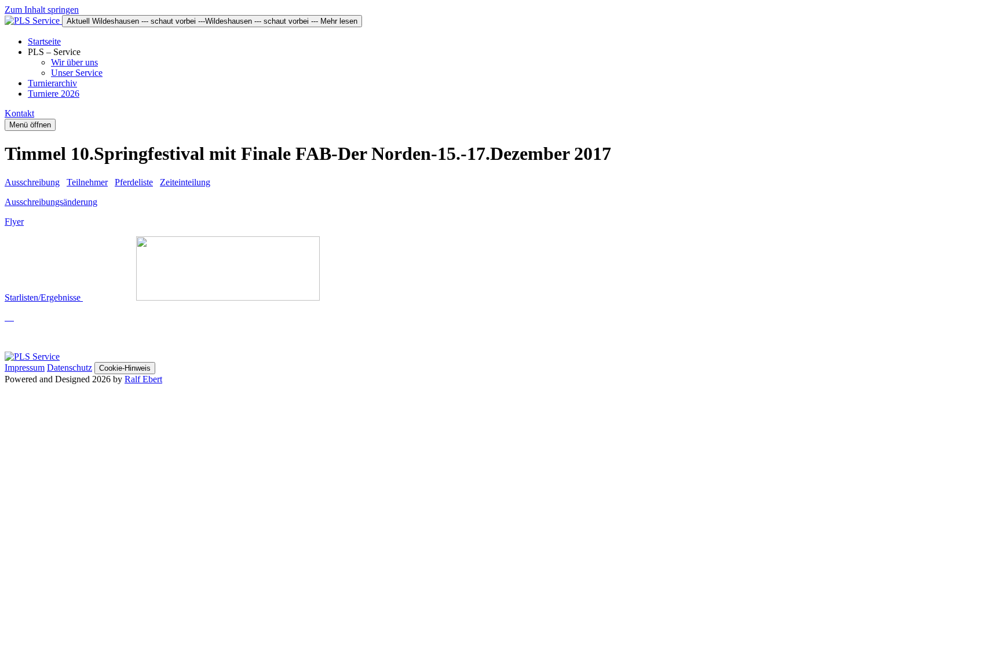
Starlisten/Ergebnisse (44, 297)
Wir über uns (74, 62)
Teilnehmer (87, 182)
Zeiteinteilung (185, 182)
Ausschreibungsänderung (51, 202)
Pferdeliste (134, 182)
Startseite (44, 41)
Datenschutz (69, 367)
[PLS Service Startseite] (33, 20)
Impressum (25, 367)
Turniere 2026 (53, 93)
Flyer (14, 221)
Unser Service (77, 73)
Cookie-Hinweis (125, 368)
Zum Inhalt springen (42, 9)
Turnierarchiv (52, 83)
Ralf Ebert (143, 379)
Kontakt (19, 113)
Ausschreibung (32, 182)
